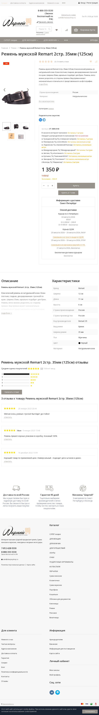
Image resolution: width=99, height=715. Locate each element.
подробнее (5, 313)
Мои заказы (54, 670)
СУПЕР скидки (10, 40)
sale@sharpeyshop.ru (67, 17)
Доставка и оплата (18, 3)
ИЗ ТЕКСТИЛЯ (55, 566)
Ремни (13, 48)
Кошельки (54, 594)
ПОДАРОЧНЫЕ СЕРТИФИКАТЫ (61, 562)
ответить (8, 417)
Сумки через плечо (42, 33)
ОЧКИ (52, 557)
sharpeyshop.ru (8, 704)
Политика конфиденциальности (14, 672)
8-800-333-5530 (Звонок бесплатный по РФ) (45, 15)
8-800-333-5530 (8, 552)
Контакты (5, 676)
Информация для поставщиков (62, 649)
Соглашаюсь (90, 711)
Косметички (54, 580)
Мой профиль (55, 675)
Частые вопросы (8, 644)
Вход (83, 3)
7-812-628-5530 (8, 548)
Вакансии (53, 644)
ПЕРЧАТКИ (54, 571)
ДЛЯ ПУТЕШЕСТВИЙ (57, 548)
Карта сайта (31, 565)
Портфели (54, 590)
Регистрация (92, 3)
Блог (3, 667)
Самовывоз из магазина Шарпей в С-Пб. (68, 245)
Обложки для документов (60, 599)
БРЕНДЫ (94, 40)
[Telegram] (44, 119)
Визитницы (54, 617)
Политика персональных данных (13, 565)
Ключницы (54, 603)
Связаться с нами (68, 15)
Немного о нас (53, 3)
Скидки (4, 662)
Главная (4, 48)
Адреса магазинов (36, 3)
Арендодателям (56, 639)
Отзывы (4, 681)
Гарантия (5, 658)
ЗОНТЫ (52, 553)
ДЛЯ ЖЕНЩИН (29, 40)
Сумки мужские (56, 585)
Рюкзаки (53, 613)
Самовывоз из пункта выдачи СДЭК (68, 237)
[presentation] (4, 90)
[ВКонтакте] (40, 119)
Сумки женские (56, 576)
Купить (76, 185)
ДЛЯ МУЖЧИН (51, 40)
